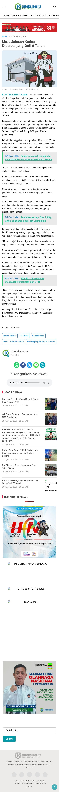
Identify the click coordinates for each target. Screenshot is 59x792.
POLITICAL (36, 15)
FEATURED (23, 15)
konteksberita (19, 351)
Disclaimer (29, 768)
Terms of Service (44, 764)
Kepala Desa (38, 336)
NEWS (14, 15)
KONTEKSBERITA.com (14, 94)
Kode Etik (48, 761)
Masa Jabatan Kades (13, 341)
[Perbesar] (29, 86)
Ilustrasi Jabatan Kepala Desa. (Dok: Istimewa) (20, 90)
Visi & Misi (28, 761)
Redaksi (9, 761)
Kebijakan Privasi (30, 764)
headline (24, 336)
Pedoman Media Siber (15, 764)
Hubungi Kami (38, 761)
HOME (7, 15)
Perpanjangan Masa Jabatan (41, 341)
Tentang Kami (18, 761)
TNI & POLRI (49, 15)
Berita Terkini (9, 336)
